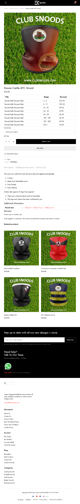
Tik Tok (35, 500)
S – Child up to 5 (48, 207)
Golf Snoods (8, 477)
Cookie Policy (8, 427)
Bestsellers (7, 454)
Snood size (7, 128)
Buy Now (40, 148)
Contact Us (7, 416)
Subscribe (70, 340)
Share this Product (12, 154)
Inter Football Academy (11, 268)
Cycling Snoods (9, 472)
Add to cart (46, 141)
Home (6, 8)
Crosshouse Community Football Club (53, 268)
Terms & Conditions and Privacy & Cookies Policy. (36, 344)
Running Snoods (9, 483)
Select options (21, 263)
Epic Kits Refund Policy (11, 422)
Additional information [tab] (25, 167)
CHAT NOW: (8, 373)
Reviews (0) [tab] (41, 167)
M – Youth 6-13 (35, 207)
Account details (9, 442)
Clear (7, 136)
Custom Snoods (13, 8)
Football (22, 8)
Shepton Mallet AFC (10, 315)
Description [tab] (9, 167)
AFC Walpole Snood (48, 315)
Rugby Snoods (9, 480)
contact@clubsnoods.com (11, 403)
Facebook (20, 500)
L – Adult (25, 207)
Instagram (28, 500)
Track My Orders (10, 445)
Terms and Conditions (11, 425)
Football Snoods (9, 474)
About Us (7, 413)
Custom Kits (8, 460)
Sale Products (8, 457)
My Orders (7, 436)
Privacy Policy (8, 419)
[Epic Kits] (40, 3)
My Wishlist (8, 439)
